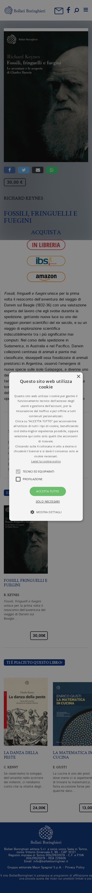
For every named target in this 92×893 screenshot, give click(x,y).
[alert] (46, 446)
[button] (46, 446)
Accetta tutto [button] (47, 491)
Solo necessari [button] (48, 501)
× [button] (78, 377)
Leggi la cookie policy (46, 461)
